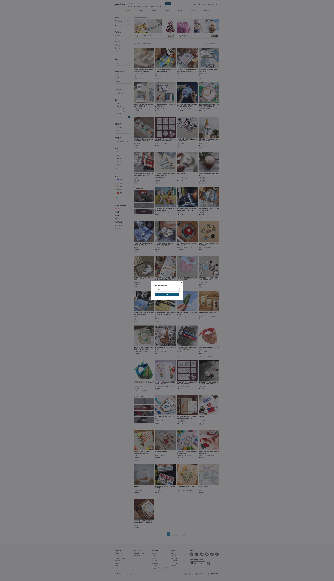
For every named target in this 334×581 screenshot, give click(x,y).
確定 (167, 295)
